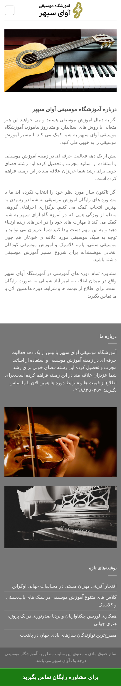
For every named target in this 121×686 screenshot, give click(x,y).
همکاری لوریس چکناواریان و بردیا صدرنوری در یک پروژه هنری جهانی (62, 619)
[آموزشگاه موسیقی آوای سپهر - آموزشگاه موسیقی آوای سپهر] (60, 10)
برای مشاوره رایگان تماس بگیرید (60, 677)
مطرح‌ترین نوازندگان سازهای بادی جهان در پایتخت (68, 635)
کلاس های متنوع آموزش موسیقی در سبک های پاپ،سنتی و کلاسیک (61, 601)
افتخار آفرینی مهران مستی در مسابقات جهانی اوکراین (64, 585)
